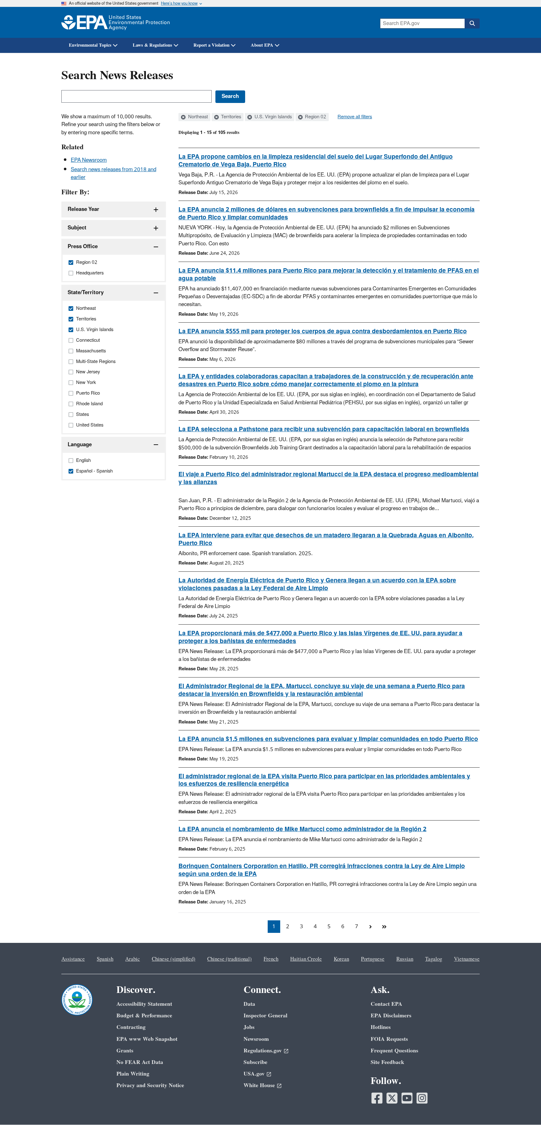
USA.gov (254, 1074)
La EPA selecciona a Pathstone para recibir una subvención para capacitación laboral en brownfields (323, 429)
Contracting (131, 1027)
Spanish (105, 959)
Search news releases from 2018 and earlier (113, 173)
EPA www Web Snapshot (147, 1039)
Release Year (83, 209)
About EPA (262, 45)
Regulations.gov (263, 1050)
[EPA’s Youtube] (407, 1098)
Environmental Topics (90, 45)
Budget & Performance (144, 1015)
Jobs (249, 1027)
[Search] (472, 23)
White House (259, 1085)
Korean (341, 959)
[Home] (115, 22)
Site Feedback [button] (387, 1062)
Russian (404, 959)
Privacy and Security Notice (150, 1085)
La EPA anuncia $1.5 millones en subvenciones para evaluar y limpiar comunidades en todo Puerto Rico (328, 739)
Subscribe (255, 1062)
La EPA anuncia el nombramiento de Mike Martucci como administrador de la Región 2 (302, 829)
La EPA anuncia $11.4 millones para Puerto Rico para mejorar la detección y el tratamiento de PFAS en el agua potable (328, 274)
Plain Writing (132, 1074)
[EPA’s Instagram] (422, 1098)
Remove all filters (354, 117)
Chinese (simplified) (173, 959)
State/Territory (86, 292)
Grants (124, 1050)
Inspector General (265, 1015)
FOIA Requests (389, 1039)
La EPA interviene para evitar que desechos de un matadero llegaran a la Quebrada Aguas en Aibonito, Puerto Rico (326, 539)
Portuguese (372, 959)
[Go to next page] (370, 926)
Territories (230, 117)
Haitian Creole (306, 959)
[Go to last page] (384, 926)
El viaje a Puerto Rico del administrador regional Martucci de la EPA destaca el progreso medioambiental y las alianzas (328, 478)
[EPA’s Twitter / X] (392, 1098)
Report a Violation (211, 45)
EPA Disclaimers (391, 1015)
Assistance (73, 959)
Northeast (197, 117)
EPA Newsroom (89, 160)
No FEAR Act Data (139, 1062)
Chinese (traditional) (229, 959)
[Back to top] (524, 1108)
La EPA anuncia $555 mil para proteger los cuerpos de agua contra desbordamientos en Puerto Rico (322, 331)
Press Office (83, 246)
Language (80, 444)
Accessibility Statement (144, 1004)
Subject (77, 227)
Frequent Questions (394, 1050)
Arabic (132, 959)
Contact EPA (386, 1004)
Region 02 (315, 117)
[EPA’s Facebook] (377, 1098)
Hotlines (381, 1027)
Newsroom (256, 1039)
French (271, 959)
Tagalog (433, 959)
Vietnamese (467, 959)
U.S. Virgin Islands (272, 117)
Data (249, 1004)
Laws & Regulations (152, 45)
